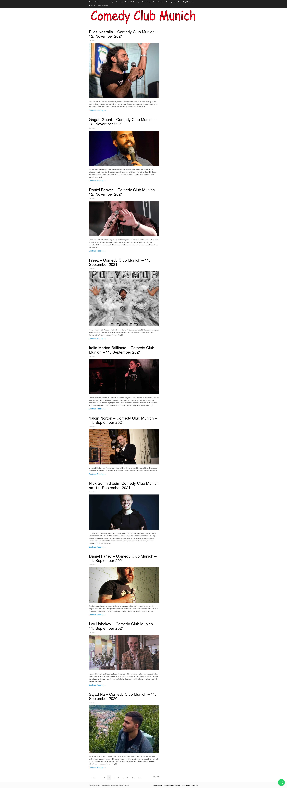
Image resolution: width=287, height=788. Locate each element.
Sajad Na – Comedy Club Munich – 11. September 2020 (122, 696)
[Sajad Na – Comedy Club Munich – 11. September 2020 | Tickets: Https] (124, 729)
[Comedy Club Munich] (143, 25)
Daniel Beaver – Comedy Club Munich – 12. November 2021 (123, 192)
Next (133, 778)
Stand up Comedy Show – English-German (180, 2)
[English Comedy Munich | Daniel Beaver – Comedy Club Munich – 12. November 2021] (124, 218)
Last (139, 778)
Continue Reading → (97, 110)
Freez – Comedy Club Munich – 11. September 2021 (119, 262)
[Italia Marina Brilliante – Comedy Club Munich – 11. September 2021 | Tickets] (124, 376)
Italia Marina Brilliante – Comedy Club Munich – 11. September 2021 (121, 350)
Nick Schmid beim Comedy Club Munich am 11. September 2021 (124, 485)
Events (97, 2)
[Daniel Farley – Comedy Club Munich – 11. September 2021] (124, 585)
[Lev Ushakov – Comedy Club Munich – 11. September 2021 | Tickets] (124, 652)
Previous (93, 778)
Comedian (92, 40)
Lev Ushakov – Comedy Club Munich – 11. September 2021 (122, 626)
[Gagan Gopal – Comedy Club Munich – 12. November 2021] (124, 148)
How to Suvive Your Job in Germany (127, 2)
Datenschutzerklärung (172, 785)
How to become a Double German (152, 2)
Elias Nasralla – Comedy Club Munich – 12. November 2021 (123, 34)
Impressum (157, 785)
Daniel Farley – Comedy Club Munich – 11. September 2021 (123, 558)
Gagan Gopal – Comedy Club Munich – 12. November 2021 (123, 121)
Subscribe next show (190, 785)
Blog (111, 2)
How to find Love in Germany (98, 5)
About (105, 2)
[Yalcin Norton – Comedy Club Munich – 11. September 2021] (124, 447)
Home (90, 2)
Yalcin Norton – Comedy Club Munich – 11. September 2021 (123, 420)
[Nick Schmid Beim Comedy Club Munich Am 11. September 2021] (124, 512)
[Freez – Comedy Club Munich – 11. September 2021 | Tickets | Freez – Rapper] (124, 298)
